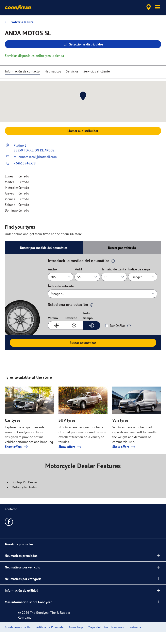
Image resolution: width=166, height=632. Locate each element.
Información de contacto (22, 71)
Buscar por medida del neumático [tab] (44, 248)
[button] (157, 7)
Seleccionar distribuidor (86, 44)
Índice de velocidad (62, 286)
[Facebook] (9, 521)
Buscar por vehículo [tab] (122, 248)
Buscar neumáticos (83, 343)
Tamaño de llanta (113, 269)
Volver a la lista (22, 22)
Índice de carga (139, 269)
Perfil (78, 269)
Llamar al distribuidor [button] (82, 131)
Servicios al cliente (96, 71)
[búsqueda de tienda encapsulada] (148, 7)
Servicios (72, 71)
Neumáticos (53, 71)
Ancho (52, 269)
